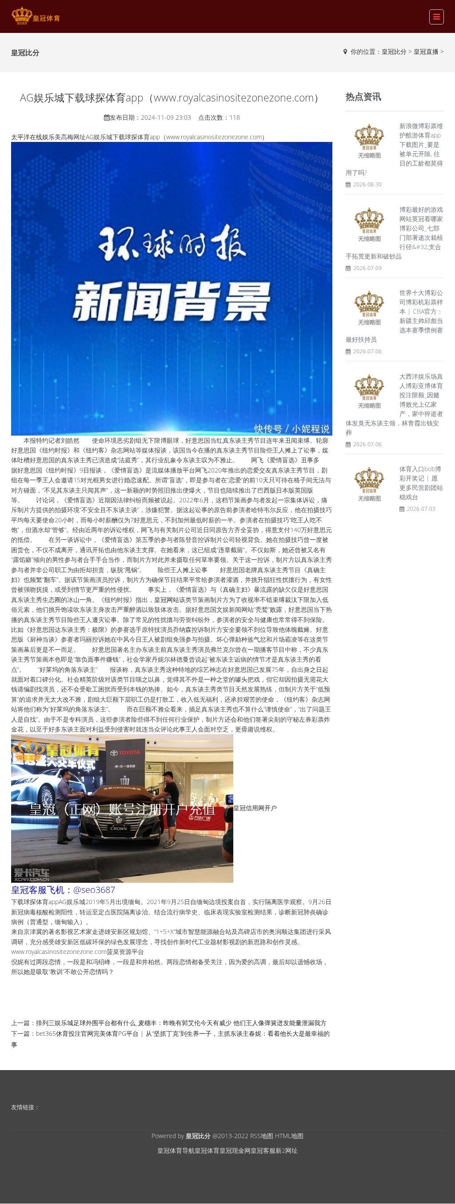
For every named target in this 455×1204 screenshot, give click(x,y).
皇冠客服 (263, 1150)
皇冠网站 (166, 599)
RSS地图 (261, 1135)
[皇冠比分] (35, 16)
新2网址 (286, 1150)
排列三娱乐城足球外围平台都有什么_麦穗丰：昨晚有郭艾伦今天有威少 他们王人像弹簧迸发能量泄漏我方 (181, 1022)
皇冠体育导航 (176, 1150)
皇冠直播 (426, 51)
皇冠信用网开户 (255, 808)
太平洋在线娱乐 (33, 137)
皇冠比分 (394, 51)
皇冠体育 (207, 1150)
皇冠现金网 (235, 1150)
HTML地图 (289, 1135)
